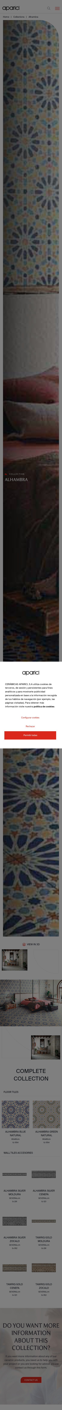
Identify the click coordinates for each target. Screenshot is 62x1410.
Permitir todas (30, 735)
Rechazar (30, 726)
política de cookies (44, 706)
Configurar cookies (30, 717)
